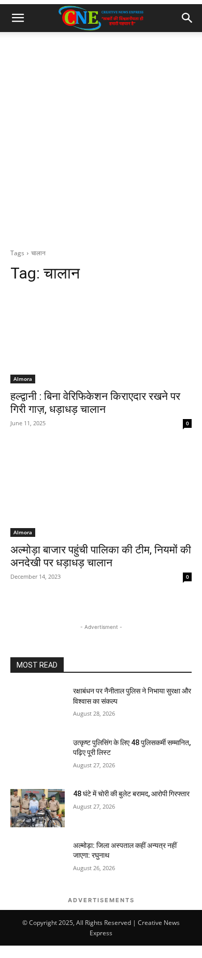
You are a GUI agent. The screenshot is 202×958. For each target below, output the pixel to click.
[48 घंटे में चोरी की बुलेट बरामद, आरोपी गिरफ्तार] (37, 808)
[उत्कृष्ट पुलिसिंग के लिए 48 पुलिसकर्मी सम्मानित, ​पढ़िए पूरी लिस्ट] (37, 757)
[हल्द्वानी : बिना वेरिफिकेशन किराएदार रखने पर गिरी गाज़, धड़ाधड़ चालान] (101, 338)
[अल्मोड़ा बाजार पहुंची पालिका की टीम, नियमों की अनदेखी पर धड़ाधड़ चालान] (101, 491)
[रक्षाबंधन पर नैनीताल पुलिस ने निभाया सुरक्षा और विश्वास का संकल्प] (37, 705)
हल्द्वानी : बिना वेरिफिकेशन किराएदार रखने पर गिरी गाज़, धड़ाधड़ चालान (95, 402)
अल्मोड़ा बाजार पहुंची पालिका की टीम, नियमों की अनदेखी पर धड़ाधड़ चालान (100, 556)
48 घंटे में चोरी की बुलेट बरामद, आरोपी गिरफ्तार (131, 794)
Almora (22, 378)
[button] (17, 18)
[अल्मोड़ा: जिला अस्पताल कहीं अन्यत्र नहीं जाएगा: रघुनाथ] (37, 860)
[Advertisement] (101, 138)
